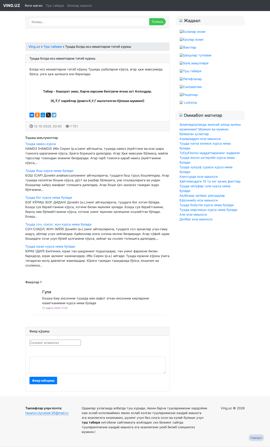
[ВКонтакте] (31, 115)
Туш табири (55, 5)
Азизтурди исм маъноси (198, 177)
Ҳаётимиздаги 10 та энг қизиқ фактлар (210, 181)
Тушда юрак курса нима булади (50, 246)
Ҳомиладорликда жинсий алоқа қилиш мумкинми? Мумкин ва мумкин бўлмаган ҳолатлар (210, 129)
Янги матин (33, 5)
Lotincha (190, 103)
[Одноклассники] (37, 115)
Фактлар (189, 47)
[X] (48, 115)
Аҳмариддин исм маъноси (200, 139)
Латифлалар (192, 79)
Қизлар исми (193, 39)
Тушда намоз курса (40, 144)
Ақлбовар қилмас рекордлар (202, 195)
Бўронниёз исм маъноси (198, 200)
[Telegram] (54, 115)
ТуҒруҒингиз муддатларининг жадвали (209, 153)
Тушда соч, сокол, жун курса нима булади (58, 224)
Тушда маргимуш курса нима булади (208, 210)
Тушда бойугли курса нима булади (206, 205)
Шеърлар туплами (197, 55)
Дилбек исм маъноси (195, 219)
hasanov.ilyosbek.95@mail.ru (46, 413)
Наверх (256, 438)
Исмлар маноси (79, 5)
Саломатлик (192, 87)
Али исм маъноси (193, 214)
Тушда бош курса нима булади (49, 171)
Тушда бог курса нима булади (48, 197)
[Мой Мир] (43, 115)
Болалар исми (194, 32)
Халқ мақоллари (196, 63)
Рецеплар (190, 95)
